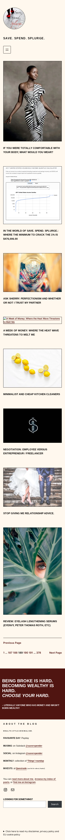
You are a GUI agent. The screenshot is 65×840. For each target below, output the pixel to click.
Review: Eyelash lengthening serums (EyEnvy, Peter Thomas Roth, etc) (30, 623)
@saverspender (34, 746)
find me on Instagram (24, 782)
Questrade (21, 768)
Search (54, 804)
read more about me (23, 779)
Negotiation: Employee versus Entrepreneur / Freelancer (25, 451)
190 (25, 652)
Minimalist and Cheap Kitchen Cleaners (31, 394)
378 (38, 652)
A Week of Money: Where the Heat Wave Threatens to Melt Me (31, 332)
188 (15, 652)
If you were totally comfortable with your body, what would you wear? (31, 150)
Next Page (55, 652)
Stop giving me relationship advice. (28, 513)
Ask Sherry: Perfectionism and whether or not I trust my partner (32, 300)
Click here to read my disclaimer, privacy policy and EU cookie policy (31, 833)
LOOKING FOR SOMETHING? (18, 799)
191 (31, 652)
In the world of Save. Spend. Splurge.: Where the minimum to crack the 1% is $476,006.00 (30, 234)
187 (10, 652)
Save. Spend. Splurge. (24, 38)
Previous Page (12, 642)
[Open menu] (7, 49)
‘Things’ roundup (35, 761)
